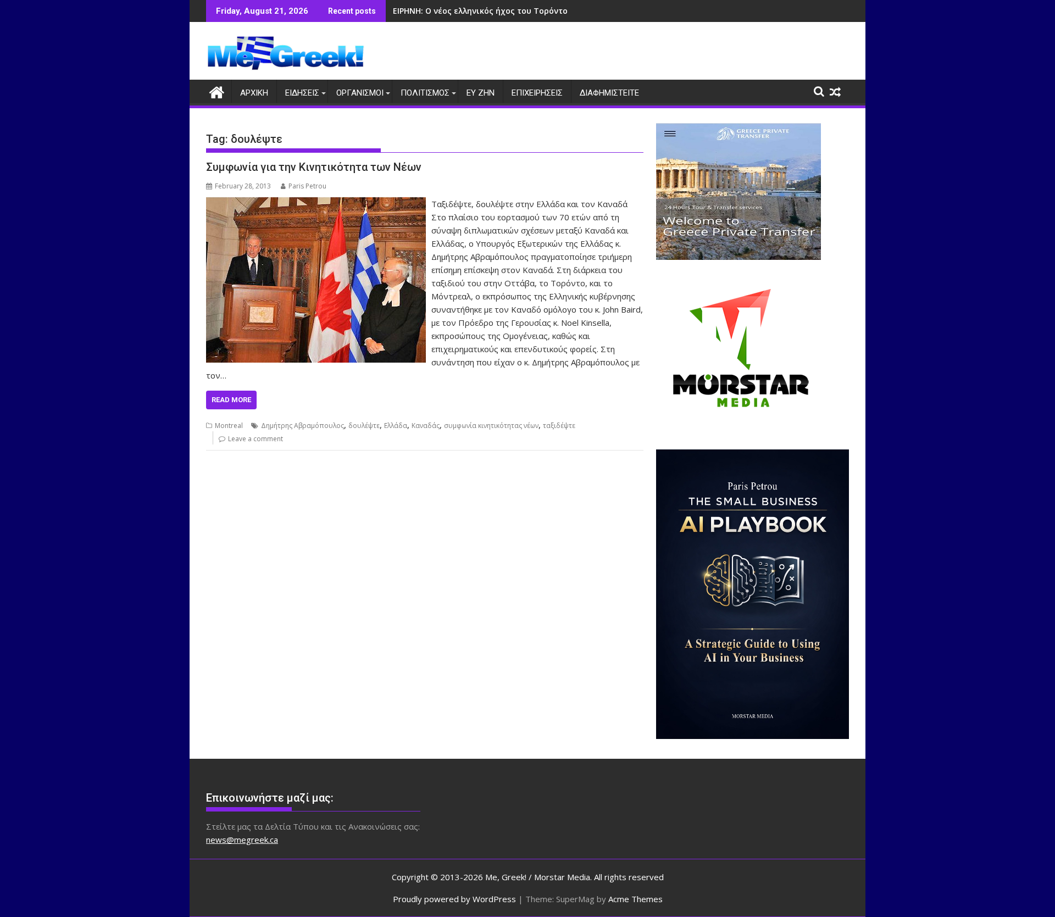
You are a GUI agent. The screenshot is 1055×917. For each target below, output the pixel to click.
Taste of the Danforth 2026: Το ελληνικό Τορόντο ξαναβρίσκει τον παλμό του (547, 10)
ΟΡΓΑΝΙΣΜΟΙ (360, 93)
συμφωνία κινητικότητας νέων (491, 425)
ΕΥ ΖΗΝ (481, 93)
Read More (231, 400)
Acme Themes (635, 898)
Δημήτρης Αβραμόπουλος (302, 425)
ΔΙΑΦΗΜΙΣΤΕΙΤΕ (609, 93)
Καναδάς (426, 425)
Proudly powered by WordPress (454, 898)
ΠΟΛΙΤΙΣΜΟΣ (425, 93)
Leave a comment (255, 438)
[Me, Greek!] (216, 91)
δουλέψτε (364, 425)
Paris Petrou (307, 186)
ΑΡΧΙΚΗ (254, 93)
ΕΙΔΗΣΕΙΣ (302, 93)
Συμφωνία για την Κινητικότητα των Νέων (313, 167)
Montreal (229, 425)
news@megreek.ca (242, 839)
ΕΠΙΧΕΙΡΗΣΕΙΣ (537, 93)
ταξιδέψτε (559, 425)
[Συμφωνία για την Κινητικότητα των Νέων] (316, 203)
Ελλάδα (395, 425)
